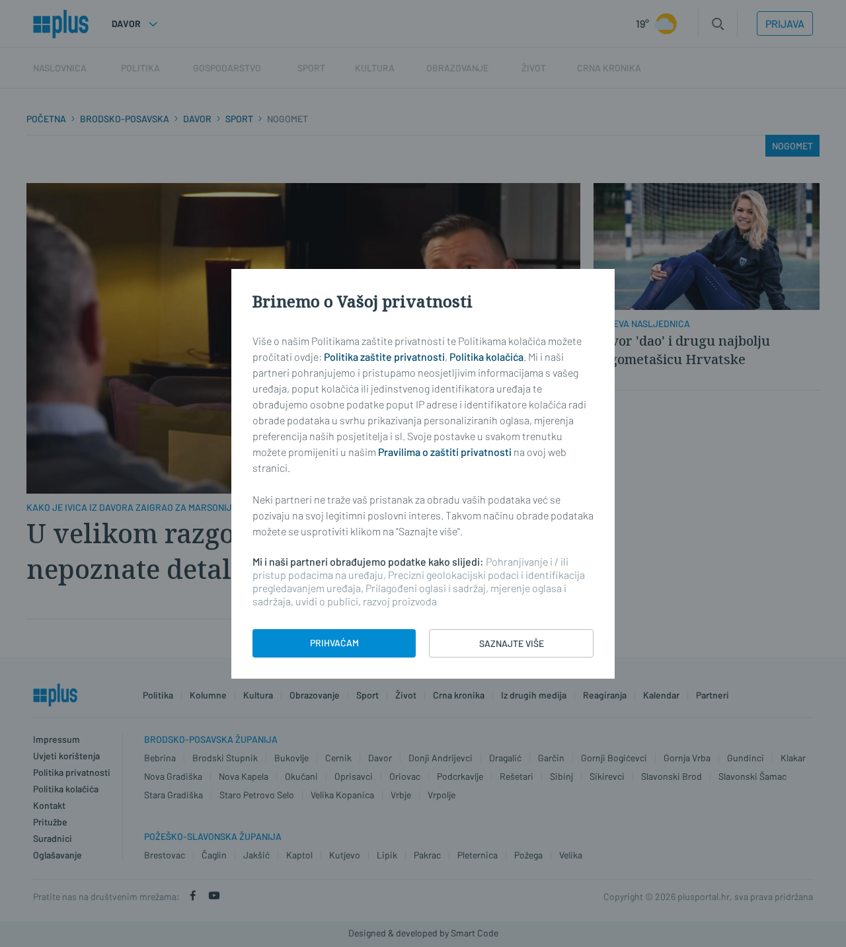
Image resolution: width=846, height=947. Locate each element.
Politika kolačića (486, 356)
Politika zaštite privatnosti (384, 356)
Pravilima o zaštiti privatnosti (445, 451)
